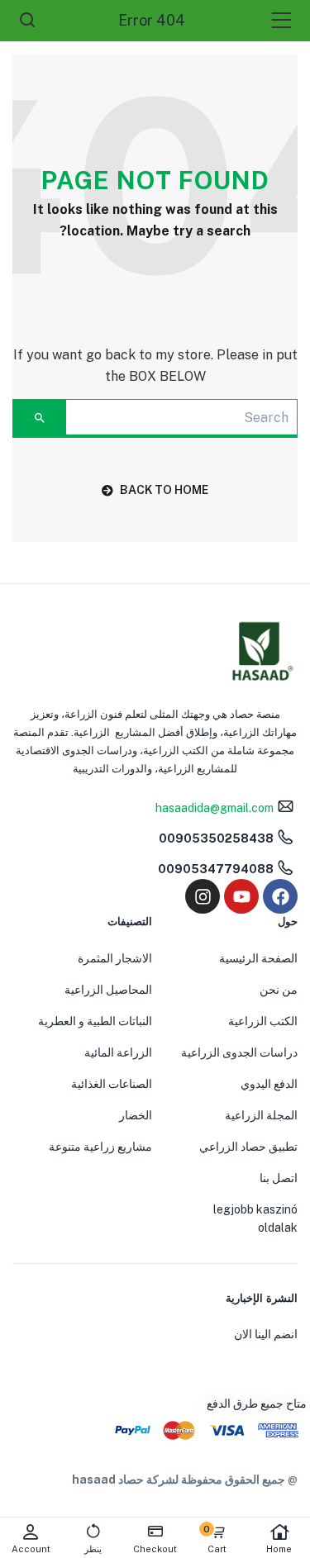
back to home (164, 489)
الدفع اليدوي (269, 1083)
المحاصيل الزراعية (108, 989)
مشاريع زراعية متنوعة (100, 1146)
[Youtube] (241, 896)
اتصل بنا (279, 1178)
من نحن (279, 989)
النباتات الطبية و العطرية (95, 1021)
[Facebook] (280, 896)
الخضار (135, 1115)
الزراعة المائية (118, 1052)
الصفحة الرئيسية (258, 958)
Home (279, 1549)
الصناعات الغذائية (111, 1083)
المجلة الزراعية (261, 1115)
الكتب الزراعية (263, 1021)
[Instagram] (202, 896)
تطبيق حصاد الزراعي (248, 1146)
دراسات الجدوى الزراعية (239, 1052)
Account (31, 1549)
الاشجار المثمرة (115, 958)
